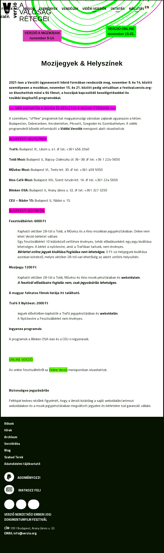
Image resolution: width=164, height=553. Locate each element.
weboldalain (130, 277)
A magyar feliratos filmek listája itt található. (45, 292)
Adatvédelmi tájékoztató (22, 463)
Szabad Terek (13, 457)
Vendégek (70, 8)
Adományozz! (29, 477)
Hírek (8, 430)
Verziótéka (12, 443)
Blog (7, 450)
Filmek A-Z (10, 8)
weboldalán (109, 313)
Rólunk (9, 423)
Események (48, 8)
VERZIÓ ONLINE (121, 31)
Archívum (10, 437)
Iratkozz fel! (29, 490)
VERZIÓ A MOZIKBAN (42, 35)
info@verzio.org (25, 533)
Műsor (29, 8)
